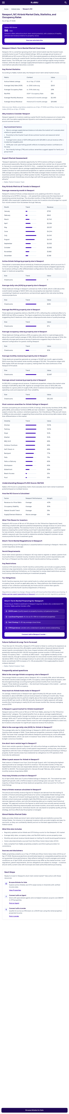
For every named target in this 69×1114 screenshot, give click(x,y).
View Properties (15, 890)
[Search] (65, 2)
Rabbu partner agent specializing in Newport (18, 594)
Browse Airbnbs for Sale (34, 1110)
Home (6, 9)
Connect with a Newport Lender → (34, 634)
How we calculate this (34, 40)
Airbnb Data (15, 9)
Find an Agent (14, 903)
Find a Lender (14, 916)
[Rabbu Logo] (34, 2)
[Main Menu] (3, 2)
